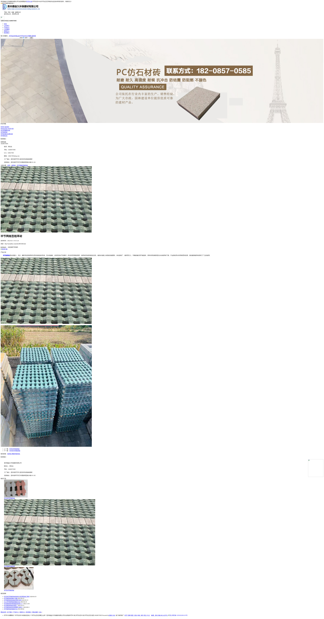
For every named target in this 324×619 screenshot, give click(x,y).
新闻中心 (6, 31)
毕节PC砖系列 (5, 127)
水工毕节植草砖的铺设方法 (12, 602)
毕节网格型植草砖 (22, 165)
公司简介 (6, 25)
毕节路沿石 (4, 135)
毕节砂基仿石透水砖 (7, 134)
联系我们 (6, 32)
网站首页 (3, 612)
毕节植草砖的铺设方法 (11, 609)
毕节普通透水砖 (5, 130)
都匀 (142, 615)
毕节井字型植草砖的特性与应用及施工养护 (17, 596)
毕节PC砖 (29, 1)
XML (40, 612)
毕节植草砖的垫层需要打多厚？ (13, 607)
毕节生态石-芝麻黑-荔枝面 (28, 36)
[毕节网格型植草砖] (49, 565)
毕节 (126, 615)
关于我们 (9, 612)
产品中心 (6, 27)
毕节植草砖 (4, 132)
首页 (5, 24)
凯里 (132, 615)
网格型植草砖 (16, 454)
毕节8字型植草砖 (14, 449)
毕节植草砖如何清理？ (11, 605)
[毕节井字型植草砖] (16, 497)
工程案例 (6, 29)
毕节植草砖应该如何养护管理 (13, 600)
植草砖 (14, 165)
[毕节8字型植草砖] (19, 589)
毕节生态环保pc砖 (14, 36)
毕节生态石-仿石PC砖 (7, 128)
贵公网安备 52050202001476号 (178, 615)
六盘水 (136, 615)
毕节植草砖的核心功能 (11, 598)
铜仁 (139, 615)
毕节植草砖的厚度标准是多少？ (13, 603)
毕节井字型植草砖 (14, 450)
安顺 (129, 615)
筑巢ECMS (112, 615)
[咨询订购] (4, 249)
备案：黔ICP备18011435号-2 (159, 615)
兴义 (148, 615)
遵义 (145, 615)
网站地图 (35, 612)
